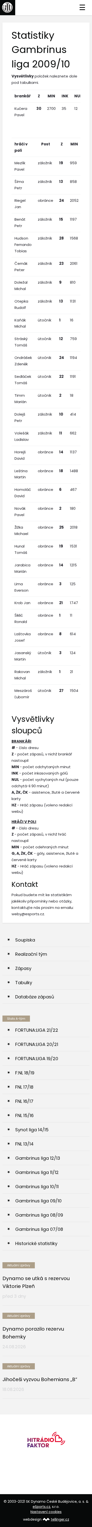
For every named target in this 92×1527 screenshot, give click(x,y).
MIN (51, 96)
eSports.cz (41, 1506)
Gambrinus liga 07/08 (39, 1229)
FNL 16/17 (24, 1101)
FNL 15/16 (24, 1115)
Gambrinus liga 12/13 (37, 1158)
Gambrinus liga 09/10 (38, 1201)
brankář (22, 96)
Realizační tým (31, 954)
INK (65, 96)
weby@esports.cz (28, 913)
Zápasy (23, 968)
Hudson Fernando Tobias (23, 245)
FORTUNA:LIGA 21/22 (36, 1030)
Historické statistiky (36, 1243)
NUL (78, 96)
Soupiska (25, 940)
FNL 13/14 (24, 1144)
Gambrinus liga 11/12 (37, 1172)
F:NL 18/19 (24, 1073)
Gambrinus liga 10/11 (37, 1186)
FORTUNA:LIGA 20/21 (36, 1044)
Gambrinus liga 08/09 (39, 1215)
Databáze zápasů (34, 997)
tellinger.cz (60, 1519)
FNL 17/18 (24, 1087)
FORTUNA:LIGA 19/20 (36, 1059)
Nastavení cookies (46, 1511)
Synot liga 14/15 (32, 1130)
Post (45, 144)
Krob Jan (22, 602)
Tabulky (23, 983)
